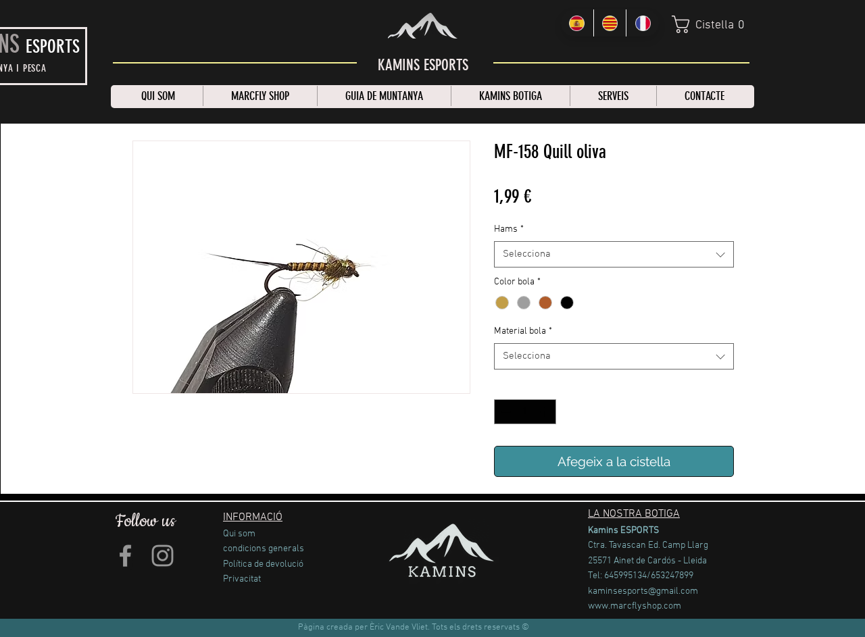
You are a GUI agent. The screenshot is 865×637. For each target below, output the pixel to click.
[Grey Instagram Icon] (162, 555)
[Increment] (545, 412)
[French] (642, 22)
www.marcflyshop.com (634, 606)
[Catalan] (609, 22)
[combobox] (614, 254)
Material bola (523, 331)
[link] (711, 24)
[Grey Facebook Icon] (125, 555)
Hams (509, 229)
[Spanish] (577, 22)
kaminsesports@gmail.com (643, 591)
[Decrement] (504, 412)
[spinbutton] (525, 412)
